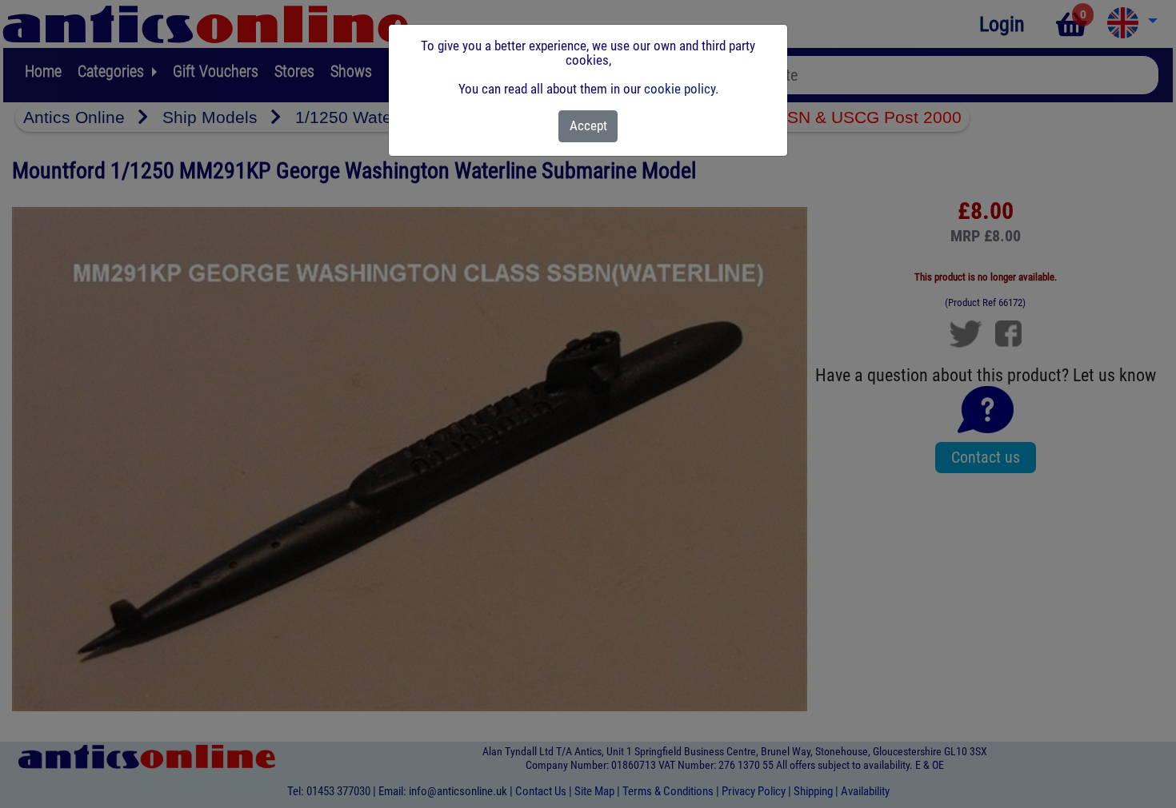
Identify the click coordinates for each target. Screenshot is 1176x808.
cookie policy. (681, 89)
